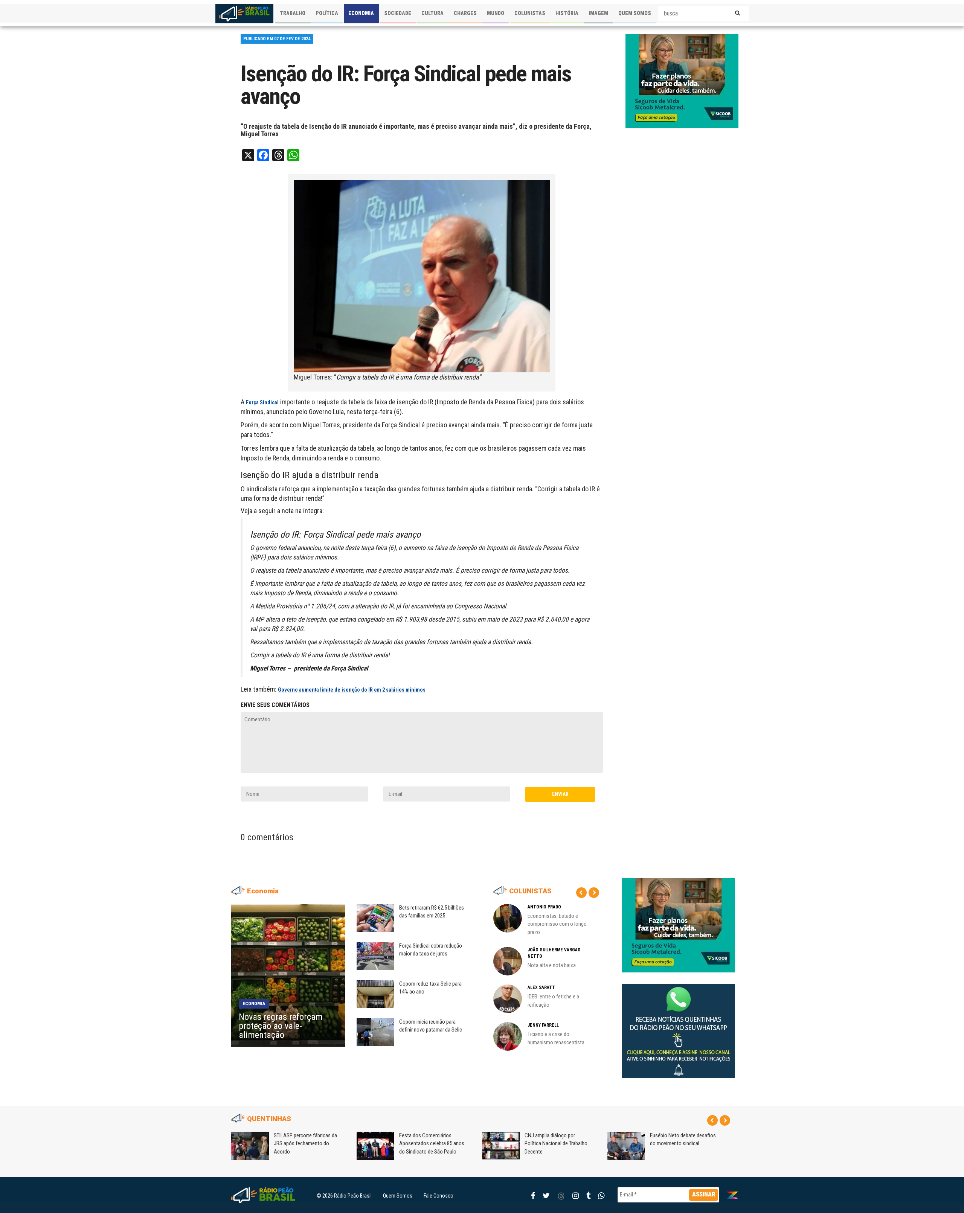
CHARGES (465, 13)
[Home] (244, 13)
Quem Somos (397, 1196)
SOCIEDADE (397, 13)
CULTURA (432, 13)
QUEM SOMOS (634, 13)
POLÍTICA (327, 13)
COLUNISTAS (529, 13)
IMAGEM (598, 13)
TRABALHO (292, 13)
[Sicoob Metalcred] (681, 81)
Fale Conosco (438, 1196)
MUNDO (495, 13)
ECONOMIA (361, 13)
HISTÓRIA (566, 13)
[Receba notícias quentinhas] (678, 1024)
